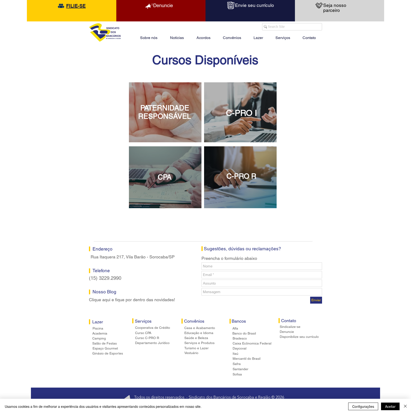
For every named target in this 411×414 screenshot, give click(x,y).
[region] (165, 112)
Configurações (363, 406)
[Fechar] (405, 406)
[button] (258, 36)
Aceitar (390, 406)
